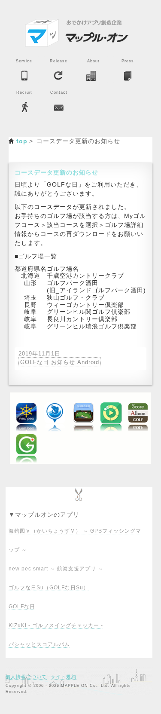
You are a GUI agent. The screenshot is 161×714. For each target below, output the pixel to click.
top (22, 141)
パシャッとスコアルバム (39, 644)
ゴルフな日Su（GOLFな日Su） (49, 588)
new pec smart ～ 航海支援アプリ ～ (56, 569)
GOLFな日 (22, 607)
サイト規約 (63, 676)
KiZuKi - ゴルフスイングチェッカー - (56, 625)
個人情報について (26, 676)
